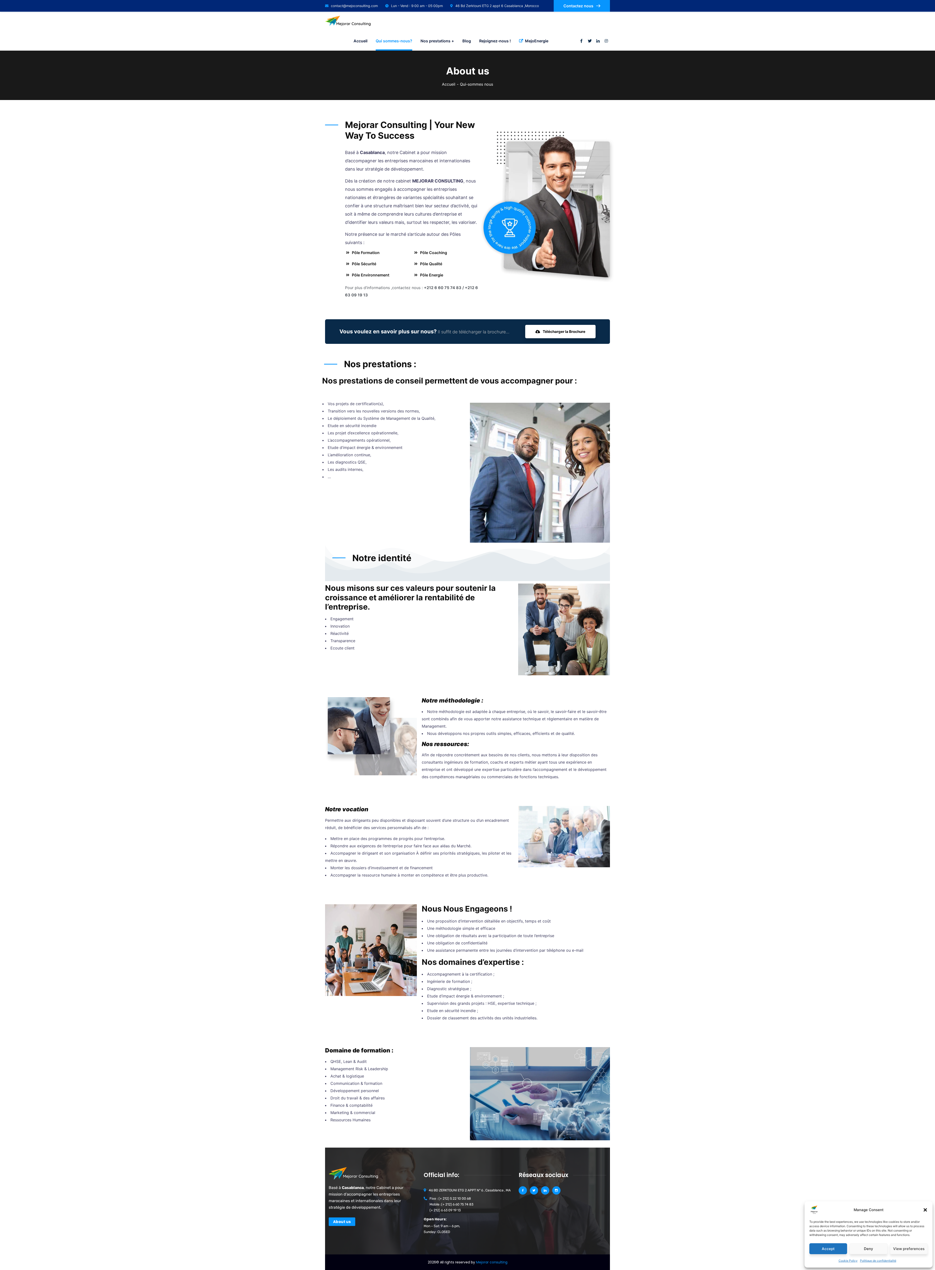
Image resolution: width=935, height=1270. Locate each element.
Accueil (448, 84)
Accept (828, 1248)
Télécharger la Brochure (563, 331)
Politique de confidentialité (878, 1260)
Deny (868, 1248)
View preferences (909, 1248)
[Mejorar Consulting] (349, 21)
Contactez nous (578, 5)
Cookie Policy (848, 1260)
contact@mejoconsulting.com (354, 6)
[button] (925, 1209)
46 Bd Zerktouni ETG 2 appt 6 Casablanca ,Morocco (497, 6)
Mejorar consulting (491, 1262)
